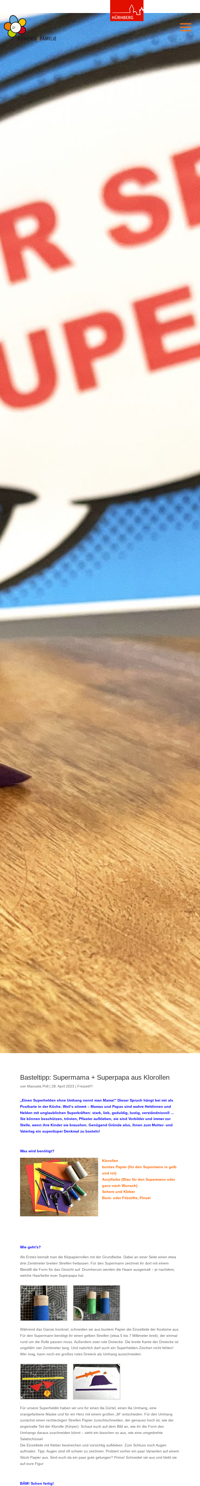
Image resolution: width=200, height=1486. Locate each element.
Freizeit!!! (85, 1086)
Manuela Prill (37, 1086)
